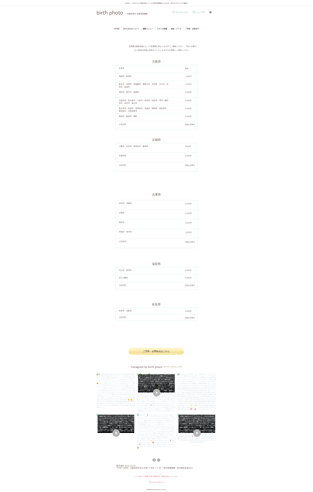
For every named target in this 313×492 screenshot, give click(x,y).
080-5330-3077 (182, 12)
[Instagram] (158, 460)
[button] (194, 12)
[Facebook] (154, 460)
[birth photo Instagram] (210, 12)
